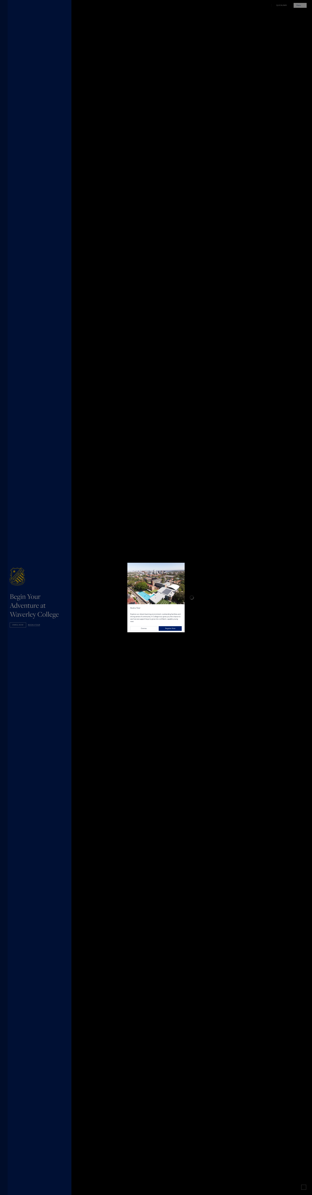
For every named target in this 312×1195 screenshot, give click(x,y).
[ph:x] (182, 559)
